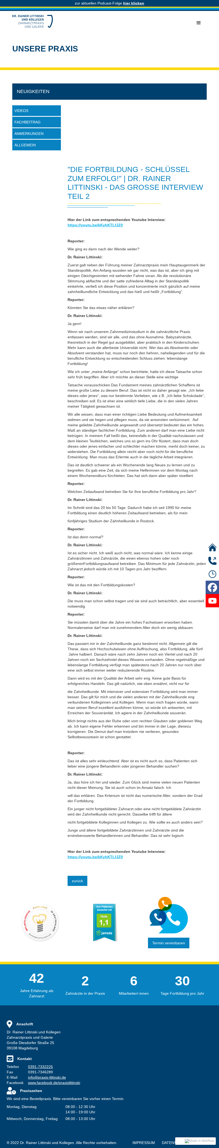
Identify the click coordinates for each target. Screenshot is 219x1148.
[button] (199, 23)
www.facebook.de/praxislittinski (54, 1083)
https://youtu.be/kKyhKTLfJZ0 (95, 225)
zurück (77, 881)
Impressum (143, 1143)
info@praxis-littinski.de (47, 1077)
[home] (32, 21)
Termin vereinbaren (168, 943)
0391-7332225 (40, 1067)
